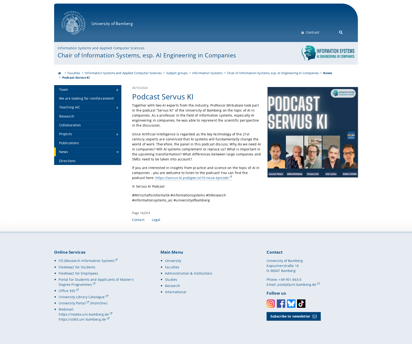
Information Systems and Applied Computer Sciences (101, 48)
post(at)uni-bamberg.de (297, 284)
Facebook (281, 303)
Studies (171, 279)
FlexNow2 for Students (77, 267)
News (327, 73)
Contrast (312, 32)
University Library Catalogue (82, 297)
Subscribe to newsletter (290, 316)
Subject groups (177, 73)
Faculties (73, 73)
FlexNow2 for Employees (78, 273)
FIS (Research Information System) (86, 260)
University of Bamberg (80, 37)
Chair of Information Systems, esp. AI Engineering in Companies (147, 55)
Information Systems (207, 73)
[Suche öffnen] (341, 32)
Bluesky (291, 303)
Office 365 (67, 290)
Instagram (271, 303)
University (173, 260)
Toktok (301, 303)
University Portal (72, 303)
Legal (156, 219)
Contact (138, 219)
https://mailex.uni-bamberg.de (84, 314)
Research (172, 285)
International (175, 292)
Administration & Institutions (188, 273)
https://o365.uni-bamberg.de (82, 319)
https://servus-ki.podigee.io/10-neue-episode (192, 177)
